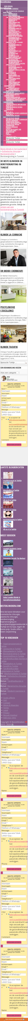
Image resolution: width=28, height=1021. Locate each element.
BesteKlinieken (6, 2)
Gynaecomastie (14, 90)
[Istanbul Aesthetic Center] (8, 546)
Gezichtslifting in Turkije (13, 656)
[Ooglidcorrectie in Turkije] (8, 478)
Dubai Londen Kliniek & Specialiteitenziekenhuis (11, 598)
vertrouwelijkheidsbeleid (18, 424)
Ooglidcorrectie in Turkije (12, 480)
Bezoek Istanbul (10, 715)
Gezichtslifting (14, 40)
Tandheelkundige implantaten (16, 105)
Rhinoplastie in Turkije (12, 651)
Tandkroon (9, 110)
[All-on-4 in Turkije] (8, 527)
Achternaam (6, 398)
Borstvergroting (14, 16)
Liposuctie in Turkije (12, 648)
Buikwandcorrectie (15, 35)
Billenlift (12, 55)
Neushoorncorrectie (15, 67)
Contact (8, 134)
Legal (5, 710)
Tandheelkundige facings (14, 101)
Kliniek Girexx (8, 587)
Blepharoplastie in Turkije (15, 673)
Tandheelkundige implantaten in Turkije (10, 669)
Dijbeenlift (12, 52)
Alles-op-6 (9, 114)
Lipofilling (12, 41)
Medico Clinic (8, 578)
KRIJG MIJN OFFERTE (14, 444)
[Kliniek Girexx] (8, 585)
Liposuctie (12, 30)
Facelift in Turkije (10, 666)
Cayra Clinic (7, 568)
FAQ (5, 700)
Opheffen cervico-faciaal (17, 63)
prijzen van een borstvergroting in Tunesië (12, 208)
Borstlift (12, 27)
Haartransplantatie (12, 95)
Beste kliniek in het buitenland (14, 149)
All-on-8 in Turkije (9, 500)
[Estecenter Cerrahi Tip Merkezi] (8, 556)
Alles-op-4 (9, 112)
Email (4, 400)
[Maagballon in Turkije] (8, 488)
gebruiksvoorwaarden (17, 420)
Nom (3, 389)
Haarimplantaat (8, 92)
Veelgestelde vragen (12, 124)
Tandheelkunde (8, 102)
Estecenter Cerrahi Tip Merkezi (14, 558)
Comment (5, 440)
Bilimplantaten (14, 62)
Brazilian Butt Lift (15, 26)
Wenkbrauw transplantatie (15, 100)
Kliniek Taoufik (9, 347)
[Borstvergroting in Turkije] (8, 517)
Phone (4, 864)
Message (4, 409)
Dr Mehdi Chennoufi (12, 271)
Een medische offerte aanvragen (16, 113)
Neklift (11, 77)
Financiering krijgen (12, 116)
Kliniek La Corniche (11, 234)
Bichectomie (13, 75)
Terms (6, 707)
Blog (7, 139)
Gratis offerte (9, 698)
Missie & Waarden (12, 127)
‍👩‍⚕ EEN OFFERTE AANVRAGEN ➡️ (14, 1019)
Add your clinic (11, 137)
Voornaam (5, 393)
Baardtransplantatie (13, 91)
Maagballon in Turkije (11, 490)
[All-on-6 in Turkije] (8, 507)
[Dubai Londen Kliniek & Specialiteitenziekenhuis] (8, 595)
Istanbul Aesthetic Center (12, 548)
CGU (3, 419)
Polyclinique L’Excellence (8, 308)
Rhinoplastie (13, 14)
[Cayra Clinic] (8, 565)
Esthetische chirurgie (11, 9)
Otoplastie (12, 72)
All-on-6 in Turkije (9, 510)
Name (4, 790)
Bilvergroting (13, 60)
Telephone (6, 405)
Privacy (6, 712)
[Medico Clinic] (8, 575)
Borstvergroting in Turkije (12, 519)
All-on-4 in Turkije (9, 529)
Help (5, 111)
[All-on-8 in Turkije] (8, 497)
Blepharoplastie (14, 37)
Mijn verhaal (7, 12)
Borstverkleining (14, 78)
